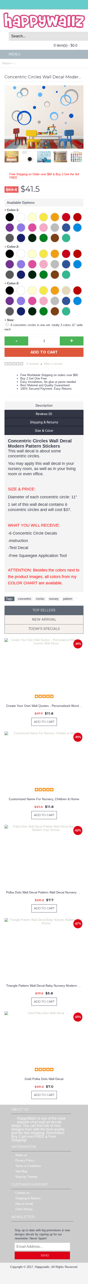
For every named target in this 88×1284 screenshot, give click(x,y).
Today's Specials (44, 629)
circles (40, 598)
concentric (24, 598)
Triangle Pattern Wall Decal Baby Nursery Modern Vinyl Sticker (44, 985)
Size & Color (44, 431)
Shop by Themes (26, 1177)
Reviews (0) (44, 414)
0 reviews (33, 363)
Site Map (21, 1171)
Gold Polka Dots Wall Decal (44, 1079)
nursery (54, 598)
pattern (67, 598)
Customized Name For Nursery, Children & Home (44, 799)
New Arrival (44, 619)
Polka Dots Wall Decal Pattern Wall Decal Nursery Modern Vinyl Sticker (44, 892)
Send (45, 1255)
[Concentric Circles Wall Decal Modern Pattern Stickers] (29, 155)
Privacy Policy (24, 1160)
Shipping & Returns (44, 422)
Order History (24, 1209)
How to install (24, 1204)
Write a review (53, 363)
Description (44, 406)
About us (21, 1155)
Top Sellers (44, 610)
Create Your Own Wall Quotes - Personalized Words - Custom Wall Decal (44, 706)
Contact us (22, 1193)
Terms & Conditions (28, 1166)
